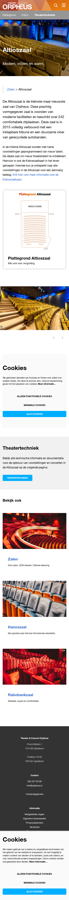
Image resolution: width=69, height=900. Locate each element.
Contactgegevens (34, 794)
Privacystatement (34, 822)
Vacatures (34, 827)
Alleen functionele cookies (34, 396)
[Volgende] (62, 337)
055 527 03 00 (35, 781)
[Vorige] (53, 337)
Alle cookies (35, 414)
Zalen (11, 89)
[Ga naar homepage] (17, 5)
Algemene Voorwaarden (34, 818)
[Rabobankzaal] (34, 667)
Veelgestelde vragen (34, 814)
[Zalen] (34, 531)
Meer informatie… (47, 384)
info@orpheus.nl (34, 785)
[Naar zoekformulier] (55, 5)
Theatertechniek (17, 478)
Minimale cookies (34, 405)
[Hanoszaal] (34, 599)
